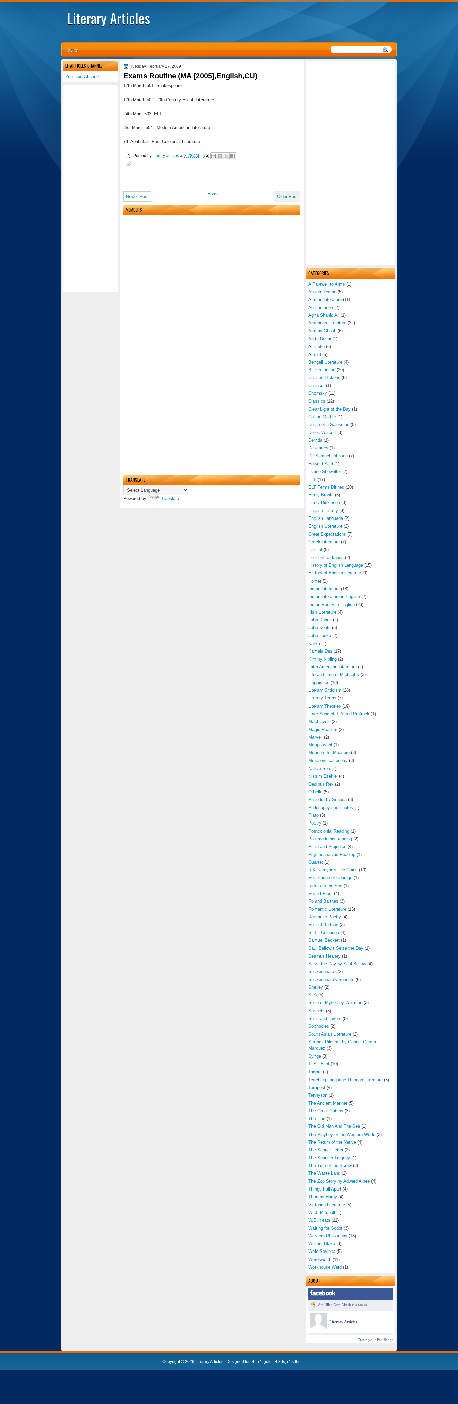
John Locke (319, 635)
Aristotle (316, 346)
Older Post (287, 196)
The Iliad (316, 1118)
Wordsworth (319, 1259)
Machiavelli (319, 721)
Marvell (315, 737)
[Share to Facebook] (232, 155)
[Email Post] (205, 155)
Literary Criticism (324, 690)
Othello (315, 791)
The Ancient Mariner (327, 1103)
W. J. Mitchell (321, 1212)
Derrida (315, 440)
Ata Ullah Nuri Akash (334, 1305)
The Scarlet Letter (325, 1149)
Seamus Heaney (324, 956)
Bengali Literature (325, 362)
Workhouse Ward (325, 1267)
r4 (252, 1361)
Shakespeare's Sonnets (331, 979)
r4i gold (265, 1361)
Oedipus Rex (321, 784)
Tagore (315, 1071)
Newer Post (137, 196)
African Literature (325, 299)
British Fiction (321, 369)
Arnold (314, 354)
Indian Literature (324, 588)
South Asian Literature (329, 1034)
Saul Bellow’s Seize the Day (335, 948)
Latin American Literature (332, 666)
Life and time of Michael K (333, 674)
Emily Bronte (321, 494)
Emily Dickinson (324, 502)
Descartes (318, 447)
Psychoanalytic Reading (331, 854)
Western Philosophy (327, 1235)
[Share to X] (226, 155)
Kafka (314, 643)
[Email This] (213, 155)
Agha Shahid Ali (323, 315)
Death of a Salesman (328, 424)
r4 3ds (279, 1361)
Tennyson (317, 1095)
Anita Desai (319, 338)
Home (73, 49)
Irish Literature (322, 612)
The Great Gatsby (325, 1110)
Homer (314, 581)
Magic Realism (322, 729)
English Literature (325, 526)
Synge (314, 1056)
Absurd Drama (322, 291)
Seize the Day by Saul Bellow (337, 963)
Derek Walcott (322, 432)
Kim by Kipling (322, 659)
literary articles (166, 155)
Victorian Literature (326, 1204)
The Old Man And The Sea (334, 1126)
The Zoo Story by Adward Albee (339, 1181)
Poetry (314, 823)
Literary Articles (108, 18)
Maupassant (320, 744)
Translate (170, 498)
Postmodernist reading (330, 838)
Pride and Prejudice (327, 846)
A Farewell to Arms (326, 284)
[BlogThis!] (220, 155)
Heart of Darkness (326, 557)
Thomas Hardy (322, 1196)
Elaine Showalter (324, 471)
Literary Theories (324, 706)
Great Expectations (327, 534)
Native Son (319, 768)
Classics (316, 401)
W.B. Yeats (319, 1220)
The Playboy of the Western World (341, 1134)
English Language (325, 518)
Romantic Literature (327, 909)
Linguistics (318, 682)
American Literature (327, 322)
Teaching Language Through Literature (345, 1079)
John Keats (319, 627)
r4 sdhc (293, 1361)
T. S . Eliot (318, 1063)
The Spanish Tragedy (329, 1157)
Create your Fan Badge (375, 1340)
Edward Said (320, 463)
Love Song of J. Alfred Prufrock (338, 713)
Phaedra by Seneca (327, 799)
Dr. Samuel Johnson (328, 456)
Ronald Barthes (323, 924)
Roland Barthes (323, 901)
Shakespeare (321, 971)
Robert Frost (320, 893)
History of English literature (334, 572)
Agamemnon (320, 307)
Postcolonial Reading (328, 831)
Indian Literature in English (334, 596)
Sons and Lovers (324, 1018)
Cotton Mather (322, 416)
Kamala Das (320, 651)
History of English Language (335, 565)
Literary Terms (322, 697)
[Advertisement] (350, 162)
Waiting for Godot (325, 1228)
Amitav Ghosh (322, 330)
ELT (312, 479)
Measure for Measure (329, 752)
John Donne (320, 619)
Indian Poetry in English (331, 604)
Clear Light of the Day (329, 409)
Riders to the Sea (325, 885)
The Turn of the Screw (330, 1165)
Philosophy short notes (330, 807)
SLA (312, 994)
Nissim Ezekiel (323, 776)
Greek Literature (324, 541)
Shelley (315, 987)
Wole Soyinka (321, 1251)
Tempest (316, 1087)
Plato (313, 815)
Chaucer (316, 385)
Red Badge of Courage (330, 877)
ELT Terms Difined (326, 487)
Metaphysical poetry (328, 760)
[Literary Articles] (318, 1328)
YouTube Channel (82, 76)
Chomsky (317, 393)
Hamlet (315, 549)
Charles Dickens (324, 377)
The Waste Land (324, 1173)
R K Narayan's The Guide (333, 869)
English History (323, 510)
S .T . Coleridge (323, 932)
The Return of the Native (332, 1142)
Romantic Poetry (324, 916)
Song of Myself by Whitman (335, 1002)
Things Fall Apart (324, 1189)
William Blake (321, 1243)
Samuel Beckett (324, 940)
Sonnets (316, 1010)
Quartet (315, 862)
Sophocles (318, 1026)
